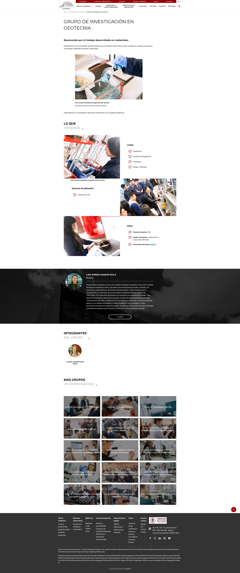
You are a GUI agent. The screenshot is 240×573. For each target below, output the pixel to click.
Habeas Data (118, 527)
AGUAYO (128, 569)
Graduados (122, 1)
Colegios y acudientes (139, 1)
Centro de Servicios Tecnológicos (133, 534)
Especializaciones (64, 529)
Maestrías (61, 532)
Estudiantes (83, 1)
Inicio (65, 12)
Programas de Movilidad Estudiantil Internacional (103, 531)
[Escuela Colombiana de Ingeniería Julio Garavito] (66, 5)
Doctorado (62, 535)
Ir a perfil (120, 317)
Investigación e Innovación (76, 12)
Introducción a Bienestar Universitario (77, 526)
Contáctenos (132, 529)
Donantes (169, 1)
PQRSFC (116, 524)
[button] (66, 357)
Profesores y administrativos (102, 1)
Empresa (156, 1)
